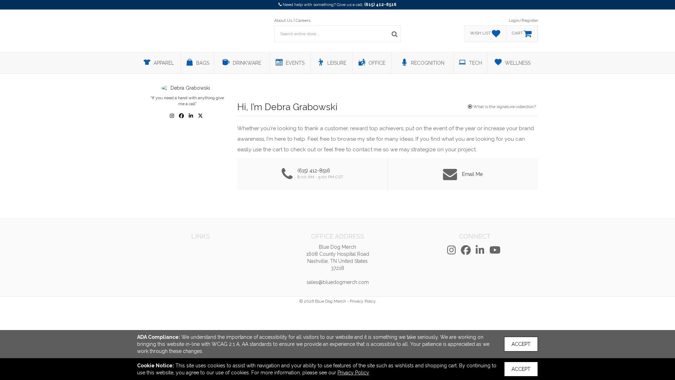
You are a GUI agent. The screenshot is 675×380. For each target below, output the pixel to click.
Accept (521, 344)
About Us (283, 20)
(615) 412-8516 (380, 4)
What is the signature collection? (504, 106)
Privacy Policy (363, 301)
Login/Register (523, 20)
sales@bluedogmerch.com (338, 282)
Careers (303, 20)
